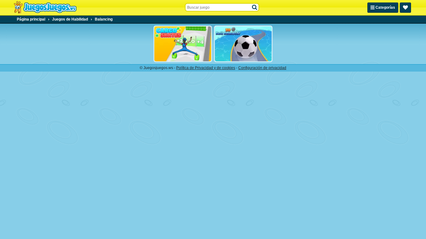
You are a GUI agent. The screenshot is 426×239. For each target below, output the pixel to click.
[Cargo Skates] (182, 44)
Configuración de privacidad (262, 68)
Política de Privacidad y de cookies (205, 68)
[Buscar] (255, 7)
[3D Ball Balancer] (243, 44)
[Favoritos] (405, 7)
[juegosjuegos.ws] (45, 7)
